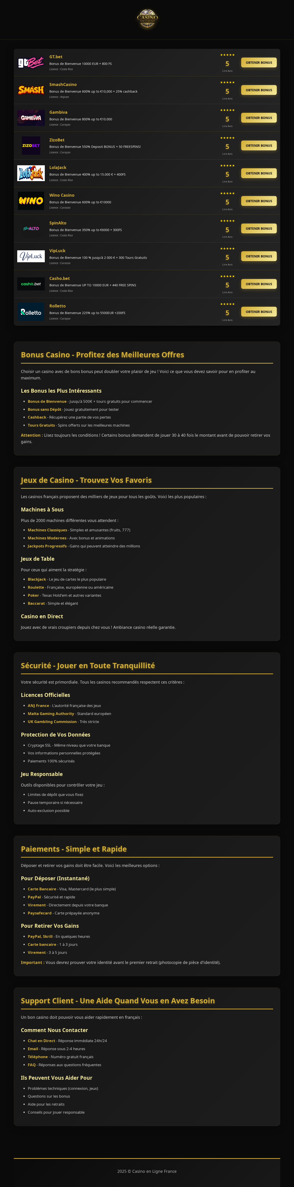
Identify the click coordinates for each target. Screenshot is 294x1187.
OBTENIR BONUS (259, 62)
